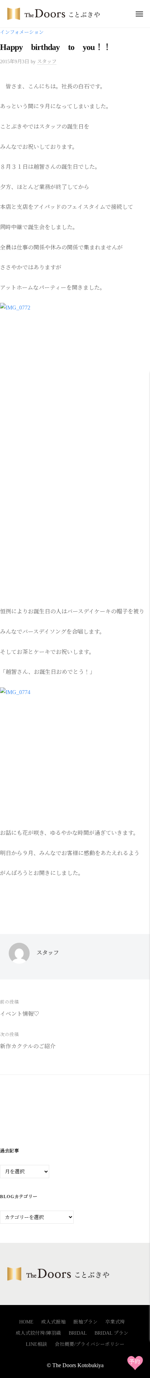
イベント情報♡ (19, 1014)
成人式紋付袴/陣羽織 (38, 1333)
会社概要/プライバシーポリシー (90, 1344)
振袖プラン (85, 1322)
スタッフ (47, 61)
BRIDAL (78, 1333)
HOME (26, 1322)
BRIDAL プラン (111, 1333)
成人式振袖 (53, 1322)
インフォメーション (22, 32)
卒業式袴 (115, 1322)
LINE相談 (36, 1344)
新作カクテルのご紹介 (27, 1046)
